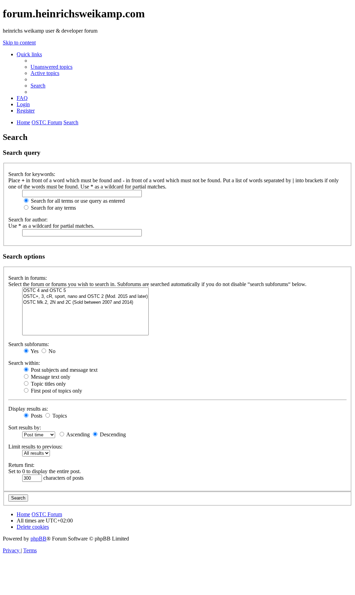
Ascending (77, 434)
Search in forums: (27, 278)
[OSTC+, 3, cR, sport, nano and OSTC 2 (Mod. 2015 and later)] (85, 297)
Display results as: (28, 409)
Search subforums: (28, 344)
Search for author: (27, 220)
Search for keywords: (31, 174)
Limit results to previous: (35, 447)
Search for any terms (52, 208)
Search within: (24, 363)
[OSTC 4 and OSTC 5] (85, 291)
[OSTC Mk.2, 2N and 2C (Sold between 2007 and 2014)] (85, 302)
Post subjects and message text (63, 370)
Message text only (49, 377)
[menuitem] (51, 67)
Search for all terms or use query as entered (77, 201)
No (51, 351)
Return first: (21, 465)
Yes (33, 351)
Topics (59, 416)
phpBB (38, 539)
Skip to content (19, 42)
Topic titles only (47, 384)
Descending (112, 434)
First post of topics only (55, 391)
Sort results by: (24, 427)
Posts (35, 416)
